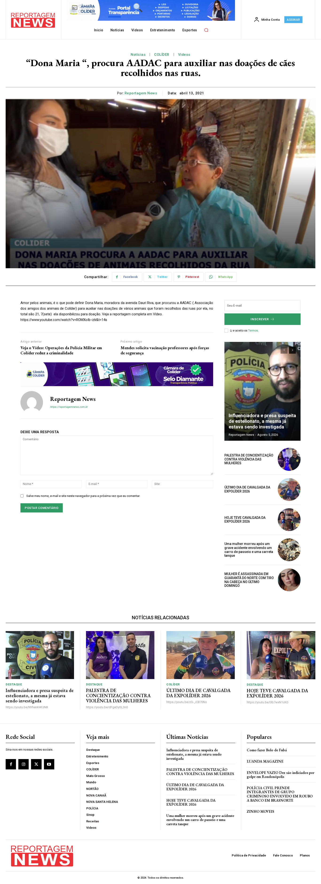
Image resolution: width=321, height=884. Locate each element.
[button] (206, 30)
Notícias (138, 54)
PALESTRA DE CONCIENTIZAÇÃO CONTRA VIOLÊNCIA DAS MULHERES (248, 459)
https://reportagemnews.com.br (69, 406)
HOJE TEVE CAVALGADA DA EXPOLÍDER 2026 (245, 520)
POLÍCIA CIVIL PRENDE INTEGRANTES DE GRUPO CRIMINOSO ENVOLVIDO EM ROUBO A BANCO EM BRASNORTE (280, 794)
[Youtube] (49, 764)
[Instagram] (23, 764)
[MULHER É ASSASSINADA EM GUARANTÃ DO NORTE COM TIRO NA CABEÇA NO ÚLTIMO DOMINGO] (289, 579)
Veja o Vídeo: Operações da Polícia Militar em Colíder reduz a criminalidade (61, 350)
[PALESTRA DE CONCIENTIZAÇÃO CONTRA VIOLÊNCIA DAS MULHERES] (289, 459)
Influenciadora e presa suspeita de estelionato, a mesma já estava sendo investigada (262, 421)
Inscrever (260, 319)
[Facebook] (11, 764)
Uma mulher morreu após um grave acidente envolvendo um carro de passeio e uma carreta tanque (248, 549)
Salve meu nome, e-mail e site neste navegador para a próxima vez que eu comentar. (83, 496)
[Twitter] (36, 764)
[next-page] (292, 350)
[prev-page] (284, 350)
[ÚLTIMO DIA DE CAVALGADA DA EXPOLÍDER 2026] (289, 489)
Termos (253, 330)
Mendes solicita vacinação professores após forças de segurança (165, 350)
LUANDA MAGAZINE (265, 761)
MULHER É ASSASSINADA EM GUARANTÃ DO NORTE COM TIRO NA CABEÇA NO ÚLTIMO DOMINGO (249, 580)
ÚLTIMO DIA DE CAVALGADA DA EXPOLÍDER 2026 (247, 489)
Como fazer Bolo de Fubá (267, 750)
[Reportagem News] (31, 402)
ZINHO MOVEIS (260, 811)
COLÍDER (161, 54)
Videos (184, 54)
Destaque (14, 684)
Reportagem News (141, 93)
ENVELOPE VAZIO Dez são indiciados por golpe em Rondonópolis (280, 774)
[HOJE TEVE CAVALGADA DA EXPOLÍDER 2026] (289, 519)
